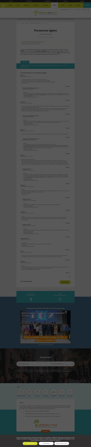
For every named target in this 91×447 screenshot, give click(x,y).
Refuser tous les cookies (61, 443)
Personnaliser (46, 443)
